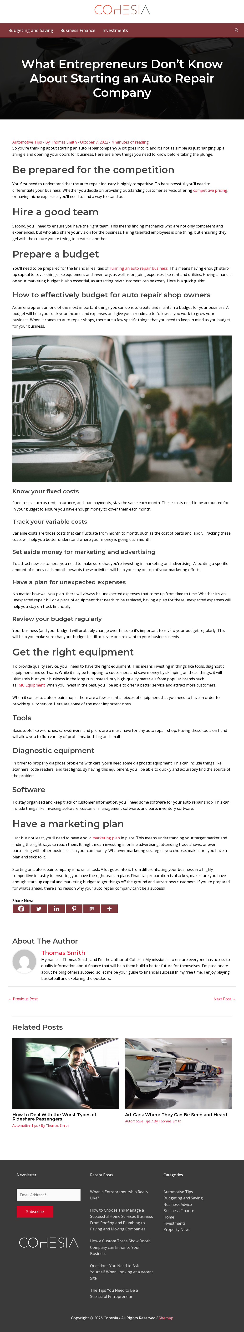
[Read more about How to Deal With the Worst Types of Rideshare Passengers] (65, 1072)
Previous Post (23, 999)
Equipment (31, 685)
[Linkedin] (56, 908)
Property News (176, 1229)
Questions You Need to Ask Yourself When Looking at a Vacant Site (121, 1272)
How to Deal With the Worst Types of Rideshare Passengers (54, 1117)
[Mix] (91, 908)
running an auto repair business (139, 268)
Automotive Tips (27, 142)
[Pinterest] (74, 908)
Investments (174, 1223)
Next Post (225, 999)
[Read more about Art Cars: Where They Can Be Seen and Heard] (178, 1072)
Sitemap (166, 1318)
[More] (109, 908)
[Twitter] (38, 908)
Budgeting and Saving (183, 1198)
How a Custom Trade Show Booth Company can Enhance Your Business (120, 1247)
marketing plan (106, 838)
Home (168, 1217)
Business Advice (177, 1204)
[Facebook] (21, 908)
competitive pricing (210, 190)
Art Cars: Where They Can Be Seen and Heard (176, 1114)
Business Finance (178, 1210)
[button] (236, 30)
